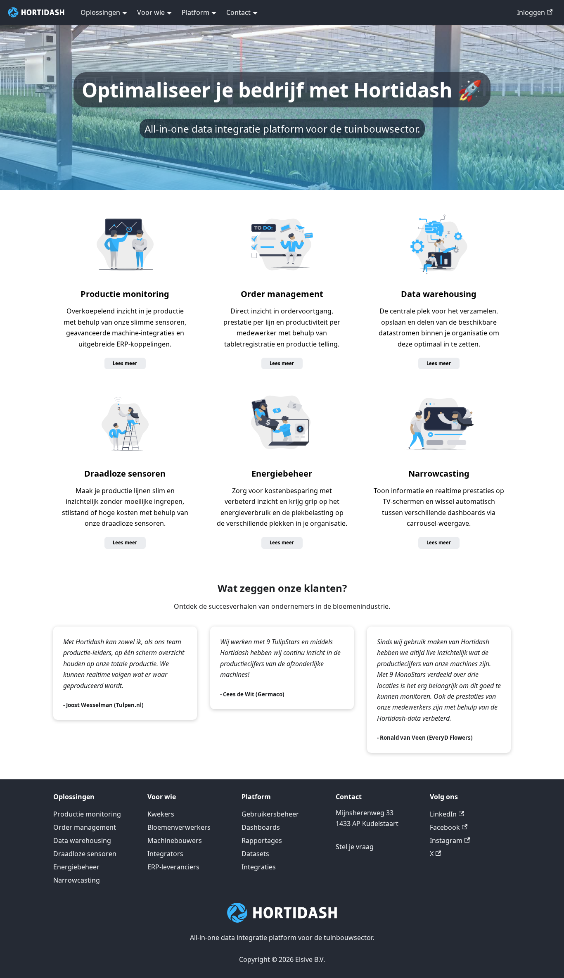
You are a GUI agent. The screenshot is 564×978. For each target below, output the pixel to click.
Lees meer (125, 363)
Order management (282, 293)
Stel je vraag (355, 846)
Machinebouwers (174, 840)
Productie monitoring (125, 293)
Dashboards (261, 827)
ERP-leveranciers (173, 866)
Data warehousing (438, 293)
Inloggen (531, 12)
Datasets (255, 853)
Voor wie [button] (151, 12)
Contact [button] (238, 12)
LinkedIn (443, 814)
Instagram (446, 840)
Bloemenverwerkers (179, 827)
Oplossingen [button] (100, 12)
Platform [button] (195, 12)
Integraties (259, 866)
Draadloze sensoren (125, 473)
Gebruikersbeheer (270, 814)
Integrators (165, 853)
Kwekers (160, 814)
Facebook (445, 827)
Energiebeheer (281, 473)
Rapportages (262, 840)
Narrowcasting (438, 473)
